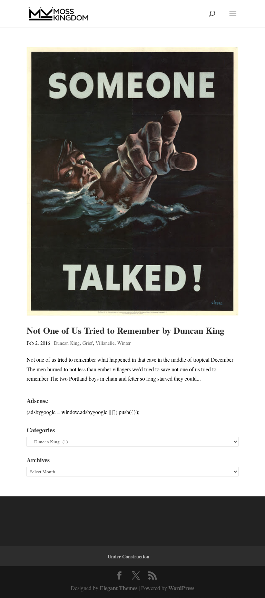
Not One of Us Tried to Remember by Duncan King (125, 330)
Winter (124, 343)
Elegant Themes (118, 588)
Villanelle (105, 343)
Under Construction (128, 556)
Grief (87, 343)
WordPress (181, 588)
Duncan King (67, 343)
